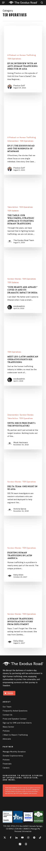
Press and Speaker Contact (15, 719)
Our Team (7, 707)
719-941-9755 (9, 826)
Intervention (13, 141)
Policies (6, 731)
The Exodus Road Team (23, 240)
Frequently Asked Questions (15, 711)
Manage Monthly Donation (14, 752)
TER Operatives (14, 59)
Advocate (7, 739)
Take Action (12, 207)
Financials (7, 764)
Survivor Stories (14, 279)
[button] (3, 2)
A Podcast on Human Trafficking (21, 55)
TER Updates (13, 211)
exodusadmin (19, 306)
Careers (6, 768)
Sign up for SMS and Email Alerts (17, 723)
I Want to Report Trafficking (15, 735)
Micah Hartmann (20, 442)
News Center (8, 727)
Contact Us (7, 715)
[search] (41, 2)
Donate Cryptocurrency (13, 756)
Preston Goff (19, 85)
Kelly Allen (18, 575)
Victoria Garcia (19, 509)
